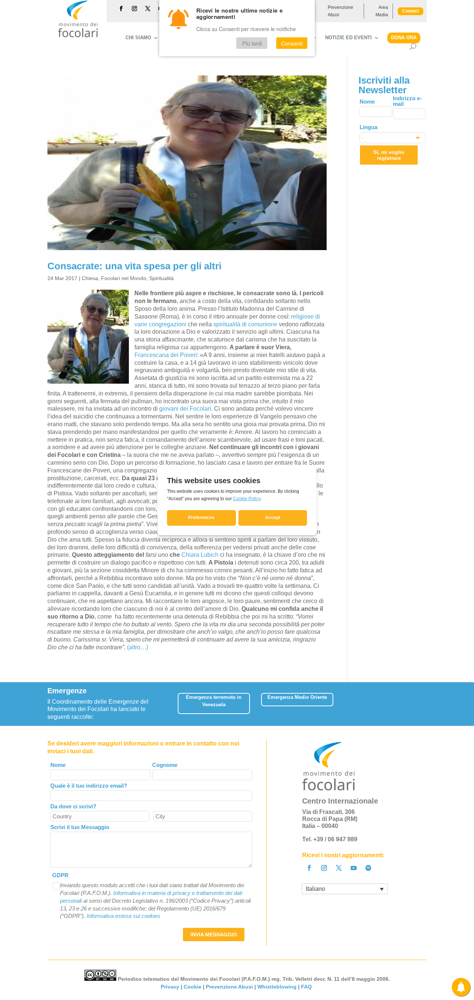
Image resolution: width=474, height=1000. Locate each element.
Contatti (410, 11)
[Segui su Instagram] (134, 8)
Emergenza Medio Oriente (297, 697)
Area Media (381, 11)
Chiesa (90, 278)
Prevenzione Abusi (340, 11)
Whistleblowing (277, 987)
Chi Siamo (138, 37)
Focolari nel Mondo (123, 278)
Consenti (292, 43)
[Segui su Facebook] (121, 8)
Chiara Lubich (199, 555)
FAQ (307, 987)
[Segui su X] (148, 8)
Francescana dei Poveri (165, 355)
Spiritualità (161, 278)
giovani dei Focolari (185, 408)
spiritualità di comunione (245, 324)
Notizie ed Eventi (348, 37)
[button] (421, 701)
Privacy (170, 987)
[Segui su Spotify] (368, 868)
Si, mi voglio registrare (388, 155)
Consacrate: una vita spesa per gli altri (134, 266)
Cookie (192, 987)
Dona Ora (404, 37)
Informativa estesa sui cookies (123, 916)
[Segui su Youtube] (354, 868)
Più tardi (252, 43)
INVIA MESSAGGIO (213, 934)
